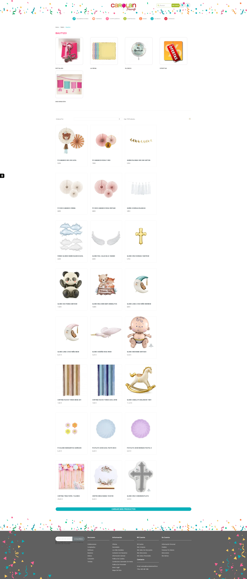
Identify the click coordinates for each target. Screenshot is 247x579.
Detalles (59, 68)
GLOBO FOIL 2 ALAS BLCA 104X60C (103, 256)
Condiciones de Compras (74, 542)
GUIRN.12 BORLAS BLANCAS (136, 208)
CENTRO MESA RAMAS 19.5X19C (103, 496)
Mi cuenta (140, 544)
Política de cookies (118, 559)
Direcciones (165, 553)
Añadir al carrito (65, 162)
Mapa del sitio (116, 570)
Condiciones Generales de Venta (122, 561)
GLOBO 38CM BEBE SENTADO (136, 352)
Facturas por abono (168, 550)
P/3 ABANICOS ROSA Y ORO (101, 160)
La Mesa (93, 68)
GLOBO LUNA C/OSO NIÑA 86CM (68, 352)
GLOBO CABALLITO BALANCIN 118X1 (139, 400)
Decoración (60, 101)
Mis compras (141, 547)
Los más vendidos (118, 550)
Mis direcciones (142, 553)
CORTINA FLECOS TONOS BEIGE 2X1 (69, 400)
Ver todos (175, 5)
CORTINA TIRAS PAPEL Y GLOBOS (69, 496)
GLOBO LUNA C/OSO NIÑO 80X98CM (139, 304)
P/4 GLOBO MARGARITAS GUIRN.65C (70, 448)
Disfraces (90, 550)
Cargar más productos (123, 509)
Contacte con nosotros (119, 553)
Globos (128, 68)
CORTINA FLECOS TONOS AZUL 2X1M (104, 400)
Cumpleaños (91, 547)
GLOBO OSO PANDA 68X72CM (67, 304)
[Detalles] (69, 52)
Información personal (168, 544)
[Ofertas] (173, 52)
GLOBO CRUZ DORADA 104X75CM (138, 256)
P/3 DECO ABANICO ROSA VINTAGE (103, 208)
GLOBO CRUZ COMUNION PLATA (138, 496)
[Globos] (139, 52)
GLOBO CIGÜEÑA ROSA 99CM (101, 352)
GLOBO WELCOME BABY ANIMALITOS (104, 304)
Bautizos (90, 553)
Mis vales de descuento (144, 550)
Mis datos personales (144, 556)
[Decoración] (69, 85)
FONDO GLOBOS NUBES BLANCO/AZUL (70, 256)
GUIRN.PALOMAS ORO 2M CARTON (138, 160)
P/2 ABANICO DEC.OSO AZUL (67, 160)
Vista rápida (71, 143)
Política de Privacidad (63, 543)
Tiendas (90, 561)
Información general (118, 556)
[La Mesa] (104, 52)
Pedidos (164, 547)
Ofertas (163, 68)
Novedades (115, 547)
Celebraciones (92, 544)
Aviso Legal (115, 567)
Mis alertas (165, 556)
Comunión (91, 559)
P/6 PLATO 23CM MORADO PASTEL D (139, 448)
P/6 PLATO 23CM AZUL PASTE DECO (104, 448)
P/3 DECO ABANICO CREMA (66, 208)
